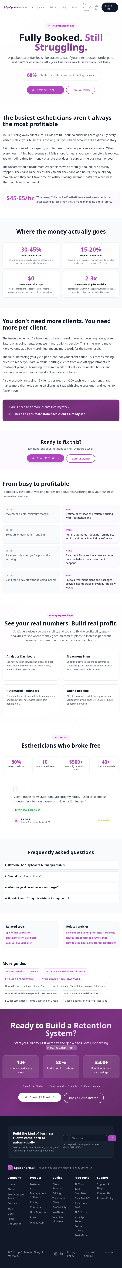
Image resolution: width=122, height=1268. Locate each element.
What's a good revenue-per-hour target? (33, 887)
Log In (96, 7)
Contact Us (103, 1193)
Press (11, 1218)
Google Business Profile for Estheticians (86, 1000)
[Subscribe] (112, 1138)
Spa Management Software (38, 1193)
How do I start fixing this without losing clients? (38, 898)
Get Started (14, 1224)
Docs (74, 7)
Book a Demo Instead (83, 1098)
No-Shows (58, 1212)
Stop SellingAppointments (19, 978)
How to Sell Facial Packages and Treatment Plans (31, 993)
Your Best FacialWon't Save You (22, 971)
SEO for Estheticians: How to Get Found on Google (31, 1000)
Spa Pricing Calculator (18, 932)
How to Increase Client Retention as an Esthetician (78, 986)
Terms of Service (89, 1254)
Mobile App (37, 1222)
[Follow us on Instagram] (56, 1254)
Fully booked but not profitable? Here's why (90, 932)
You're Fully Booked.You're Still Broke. (65, 971)
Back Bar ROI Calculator (19, 942)
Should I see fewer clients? (24, 876)
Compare (37, 7)
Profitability (59, 1207)
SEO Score (81, 1212)
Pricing (53, 7)
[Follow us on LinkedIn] (61, 1254)
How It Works (38, 1212)
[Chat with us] (90, 7)
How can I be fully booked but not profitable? (36, 865)
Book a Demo (85, 7)
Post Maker (81, 1235)
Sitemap (109, 1252)
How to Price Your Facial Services (81, 993)
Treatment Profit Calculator (21, 937)
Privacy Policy (105, 1198)
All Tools (80, 1184)
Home (11, 1184)
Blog (64, 7)
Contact (12, 1203)
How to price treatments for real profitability (91, 942)
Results (34, 1217)
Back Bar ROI (82, 1198)
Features (22, 7)
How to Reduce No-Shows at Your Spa (25, 986)
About (11, 1189)
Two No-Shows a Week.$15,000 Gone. (60, 978)
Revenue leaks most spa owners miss (86, 937)
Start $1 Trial (109, 7)
